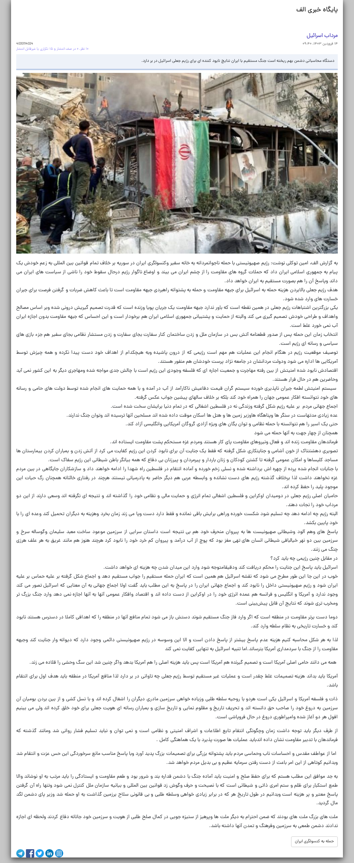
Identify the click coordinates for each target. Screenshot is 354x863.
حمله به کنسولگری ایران (314, 841)
